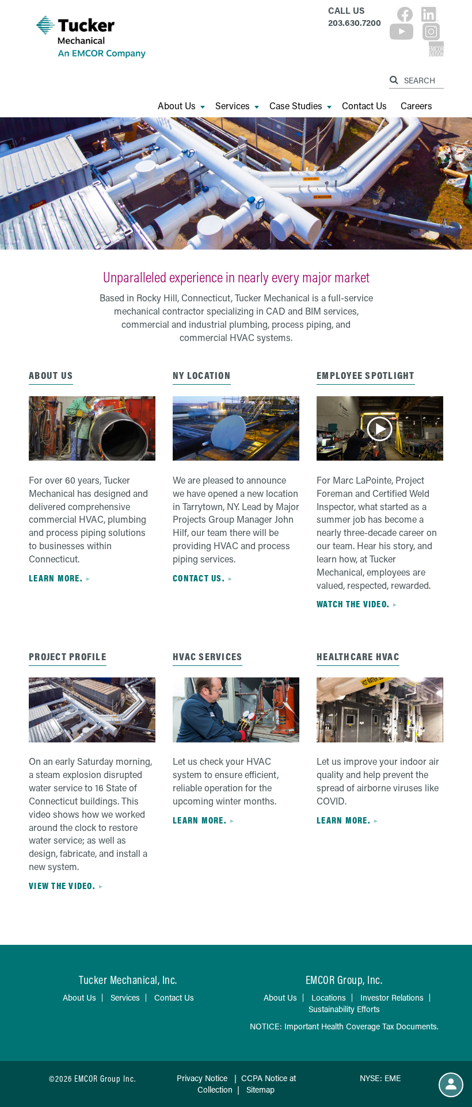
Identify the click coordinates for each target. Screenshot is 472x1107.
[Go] (395, 78)
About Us (177, 106)
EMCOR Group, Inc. (344, 979)
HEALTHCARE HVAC (358, 656)
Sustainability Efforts (344, 1008)
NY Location (202, 375)
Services (232, 106)
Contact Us (364, 106)
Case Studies (295, 106)
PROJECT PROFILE (67, 656)
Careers (416, 106)
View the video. (62, 885)
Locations (328, 997)
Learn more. (55, 578)
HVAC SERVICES (207, 656)
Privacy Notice (202, 1077)
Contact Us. (198, 578)
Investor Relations (392, 997)
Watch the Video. (353, 604)
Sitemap (260, 1089)
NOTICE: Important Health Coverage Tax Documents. (344, 1026)
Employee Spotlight (366, 375)
